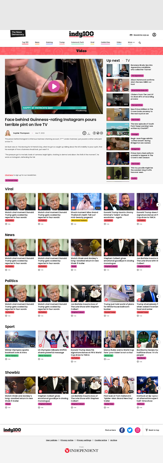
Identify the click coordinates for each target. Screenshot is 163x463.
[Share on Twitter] (97, 133)
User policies (51, 440)
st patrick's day (11, 180)
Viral (92, 42)
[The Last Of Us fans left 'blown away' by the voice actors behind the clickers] (117, 99)
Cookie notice (101, 440)
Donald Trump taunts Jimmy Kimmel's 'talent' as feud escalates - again (118, 215)
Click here (9, 175)
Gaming (49, 42)
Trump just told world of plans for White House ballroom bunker (119, 306)
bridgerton (135, 149)
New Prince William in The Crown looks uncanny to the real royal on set (142, 111)
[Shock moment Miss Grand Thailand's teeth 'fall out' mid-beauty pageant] (86, 201)
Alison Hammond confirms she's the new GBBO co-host (142, 82)
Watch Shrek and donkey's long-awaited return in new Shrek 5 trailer (85, 261)
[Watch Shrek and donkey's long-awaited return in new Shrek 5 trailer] (86, 247)
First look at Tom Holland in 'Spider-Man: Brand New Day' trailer (118, 398)
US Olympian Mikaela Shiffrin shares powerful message (52, 351)
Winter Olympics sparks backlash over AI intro (17, 351)
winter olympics (12, 356)
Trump (62, 42)
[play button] (54, 86)
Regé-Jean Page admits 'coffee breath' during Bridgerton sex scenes (141, 140)
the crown (135, 120)
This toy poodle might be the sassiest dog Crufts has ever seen (142, 170)
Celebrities (105, 42)
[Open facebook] (122, 430)
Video (119, 42)
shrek (74, 266)
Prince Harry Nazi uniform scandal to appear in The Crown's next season (142, 155)
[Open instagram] (137, 430)
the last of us (137, 105)
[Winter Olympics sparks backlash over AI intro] (20, 339)
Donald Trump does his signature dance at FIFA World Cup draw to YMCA (86, 352)
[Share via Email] (101, 133)
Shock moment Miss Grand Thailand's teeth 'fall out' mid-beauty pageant (84, 215)
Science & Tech (77, 42)
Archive (113, 440)
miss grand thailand (79, 220)
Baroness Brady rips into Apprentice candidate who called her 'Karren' (142, 67)
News (37, 42)
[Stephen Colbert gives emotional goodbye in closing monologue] (119, 247)
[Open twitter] (130, 430)
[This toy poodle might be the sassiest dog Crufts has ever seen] (117, 173)
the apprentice (137, 76)
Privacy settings (84, 440)
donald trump (110, 312)
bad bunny (141, 358)
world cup (108, 356)
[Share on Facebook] (94, 133)
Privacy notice (67, 440)
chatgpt (135, 134)
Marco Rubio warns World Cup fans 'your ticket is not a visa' (119, 351)
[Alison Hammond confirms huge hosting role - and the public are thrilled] (117, 85)
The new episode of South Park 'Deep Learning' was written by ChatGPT (142, 126)
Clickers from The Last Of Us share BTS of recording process (142, 96)
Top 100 (25, 42)
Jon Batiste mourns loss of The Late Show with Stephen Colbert (85, 306)
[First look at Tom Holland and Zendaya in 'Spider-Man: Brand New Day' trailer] (119, 385)
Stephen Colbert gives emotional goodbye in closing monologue (119, 261)
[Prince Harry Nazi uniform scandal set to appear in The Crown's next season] (117, 158)
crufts (134, 178)
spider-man (109, 404)
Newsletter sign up (141, 35)
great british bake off (139, 90)
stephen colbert (111, 266)
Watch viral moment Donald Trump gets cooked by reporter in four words (19, 215)
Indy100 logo (81, 34)
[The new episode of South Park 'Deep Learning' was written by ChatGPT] (117, 129)
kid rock (141, 404)
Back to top (154, 430)
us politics (9, 220)
